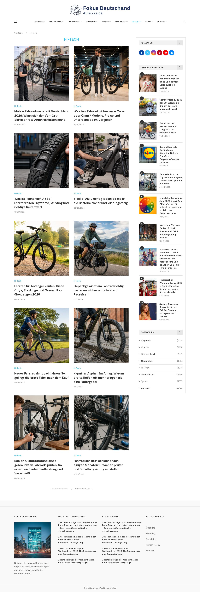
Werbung (150, 533)
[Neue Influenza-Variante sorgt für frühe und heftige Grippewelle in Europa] (148, 83)
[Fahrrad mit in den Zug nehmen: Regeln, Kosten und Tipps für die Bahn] (148, 182)
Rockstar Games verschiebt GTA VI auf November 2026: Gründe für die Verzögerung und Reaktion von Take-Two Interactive (170, 258)
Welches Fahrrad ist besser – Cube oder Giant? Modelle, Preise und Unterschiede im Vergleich (99, 115)
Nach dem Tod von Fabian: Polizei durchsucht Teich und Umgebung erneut (169, 231)
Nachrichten (74, 22)
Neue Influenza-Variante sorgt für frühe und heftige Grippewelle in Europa (169, 81)
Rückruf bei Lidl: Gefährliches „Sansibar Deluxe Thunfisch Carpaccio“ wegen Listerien (169, 155)
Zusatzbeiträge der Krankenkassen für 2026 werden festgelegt (76, 561)
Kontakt (150, 551)
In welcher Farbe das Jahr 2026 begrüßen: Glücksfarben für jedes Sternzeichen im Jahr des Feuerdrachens (170, 206)
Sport (148, 22)
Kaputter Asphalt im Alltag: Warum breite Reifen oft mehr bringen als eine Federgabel (99, 377)
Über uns (150, 528)
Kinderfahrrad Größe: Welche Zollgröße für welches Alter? (167, 128)
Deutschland (55, 22)
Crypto (105, 22)
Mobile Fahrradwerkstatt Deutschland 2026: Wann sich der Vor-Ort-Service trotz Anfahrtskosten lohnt (41, 115)
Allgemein (90, 22)
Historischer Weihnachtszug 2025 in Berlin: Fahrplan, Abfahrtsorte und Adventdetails (170, 286)
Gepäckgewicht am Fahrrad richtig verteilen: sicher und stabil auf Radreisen (99, 290)
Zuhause (161, 22)
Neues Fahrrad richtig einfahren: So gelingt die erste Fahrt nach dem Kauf (41, 375)
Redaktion (151, 539)
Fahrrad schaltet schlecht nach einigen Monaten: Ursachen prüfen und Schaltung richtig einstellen (98, 465)
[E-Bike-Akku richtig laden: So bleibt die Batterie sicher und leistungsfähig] (101, 160)
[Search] (184, 22)
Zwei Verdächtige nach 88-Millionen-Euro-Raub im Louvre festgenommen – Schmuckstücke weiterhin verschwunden (77, 526)
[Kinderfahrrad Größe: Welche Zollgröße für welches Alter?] (148, 131)
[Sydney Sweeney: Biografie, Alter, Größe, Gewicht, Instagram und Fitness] (148, 311)
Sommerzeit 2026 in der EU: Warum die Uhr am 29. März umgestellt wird (170, 104)
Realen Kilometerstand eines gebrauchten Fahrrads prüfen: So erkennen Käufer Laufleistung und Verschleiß (38, 467)
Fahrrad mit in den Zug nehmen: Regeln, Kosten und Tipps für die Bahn (170, 179)
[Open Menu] (15, 22)
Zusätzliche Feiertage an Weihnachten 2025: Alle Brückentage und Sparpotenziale (77, 551)
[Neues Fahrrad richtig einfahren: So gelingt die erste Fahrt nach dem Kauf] (41, 335)
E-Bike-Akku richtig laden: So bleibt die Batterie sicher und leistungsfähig (101, 201)
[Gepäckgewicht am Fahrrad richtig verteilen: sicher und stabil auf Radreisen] (101, 248)
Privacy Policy (153, 545)
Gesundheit (120, 22)
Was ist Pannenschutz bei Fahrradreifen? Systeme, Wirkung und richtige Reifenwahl (41, 203)
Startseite (40, 22)
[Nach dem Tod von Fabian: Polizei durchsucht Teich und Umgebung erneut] (148, 232)
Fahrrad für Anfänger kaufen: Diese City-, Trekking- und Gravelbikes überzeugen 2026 (39, 290)
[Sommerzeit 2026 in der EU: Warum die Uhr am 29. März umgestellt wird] (148, 107)
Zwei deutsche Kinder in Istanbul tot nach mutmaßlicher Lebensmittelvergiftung (77, 539)
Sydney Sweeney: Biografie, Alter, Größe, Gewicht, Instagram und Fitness (169, 310)
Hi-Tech (135, 22)
